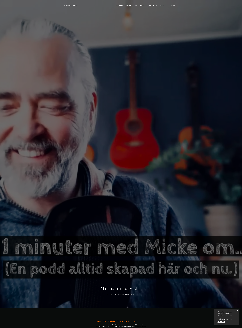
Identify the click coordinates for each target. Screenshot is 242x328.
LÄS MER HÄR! (221, 321)
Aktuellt (142, 5)
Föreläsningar (119, 5)
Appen (135, 5)
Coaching (128, 5)
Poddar (149, 5)
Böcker (155, 5)
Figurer (162, 5)
